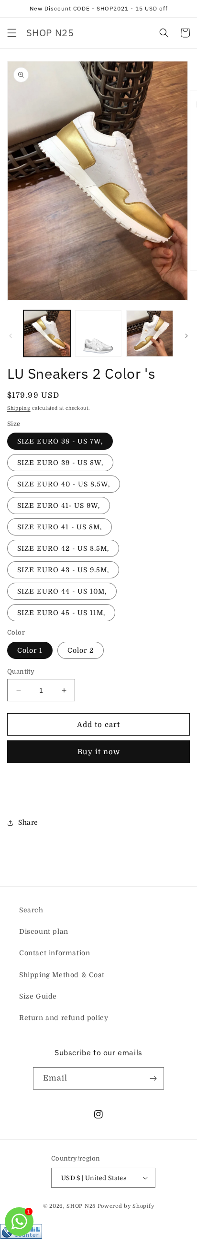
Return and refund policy (63, 1017)
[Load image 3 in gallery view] (149, 333)
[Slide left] (10, 335)
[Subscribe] (153, 1078)
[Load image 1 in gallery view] (46, 333)
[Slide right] (186, 335)
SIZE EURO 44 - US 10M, (62, 591)
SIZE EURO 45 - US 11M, (61, 612)
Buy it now (98, 752)
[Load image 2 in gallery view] (98, 333)
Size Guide (38, 996)
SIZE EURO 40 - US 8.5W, (63, 484)
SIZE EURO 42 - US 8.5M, (63, 548)
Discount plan (43, 931)
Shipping (19, 408)
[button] (11, 32)
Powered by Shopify (126, 1206)
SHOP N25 (81, 1206)
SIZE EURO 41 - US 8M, (59, 527)
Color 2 (80, 650)
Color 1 (30, 650)
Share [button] (28, 822)
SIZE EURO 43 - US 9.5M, (63, 570)
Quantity (20, 671)
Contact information (54, 953)
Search (31, 910)
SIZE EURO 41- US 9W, (58, 505)
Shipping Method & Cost (61, 975)
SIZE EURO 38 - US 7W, (60, 441)
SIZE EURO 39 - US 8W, (60, 462)
